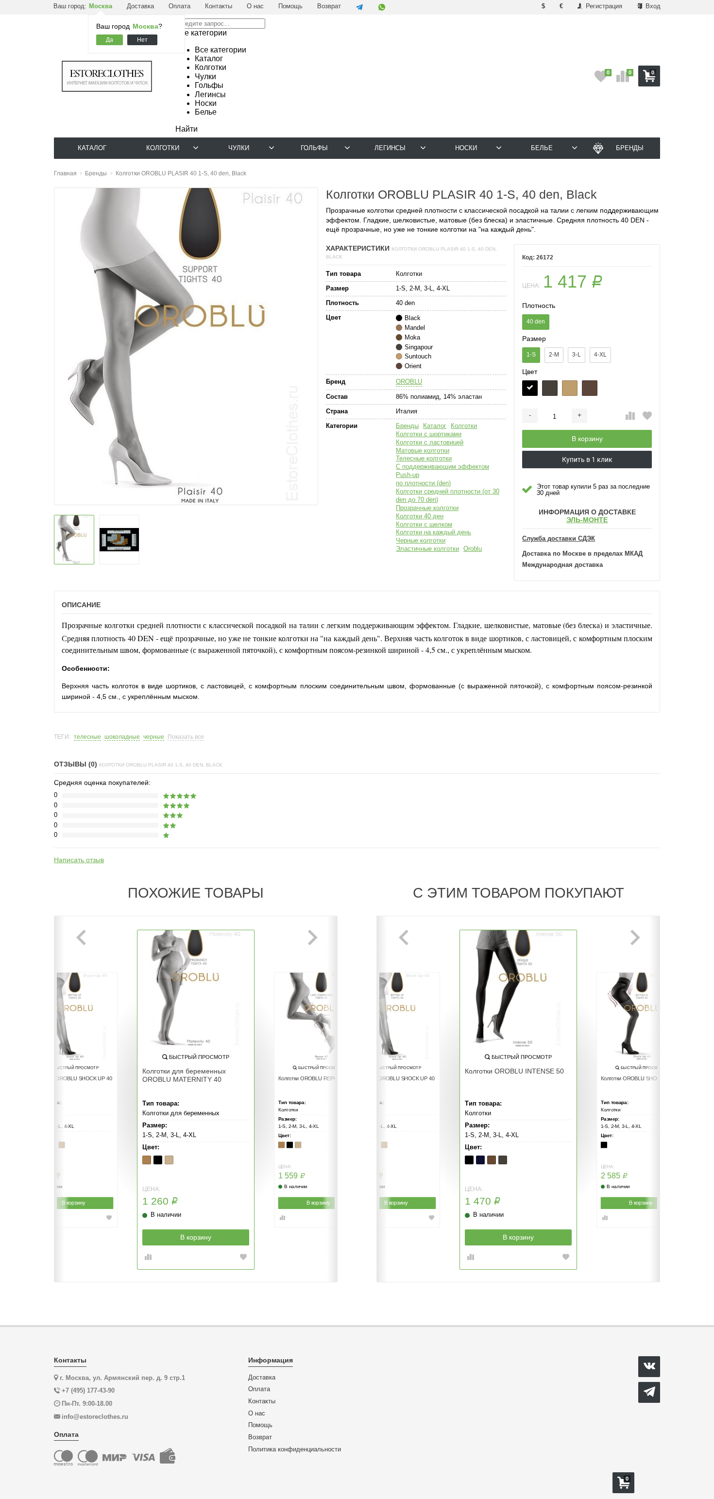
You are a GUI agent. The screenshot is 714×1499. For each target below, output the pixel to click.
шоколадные (122, 737)
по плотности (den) (423, 483)
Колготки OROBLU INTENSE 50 (514, 1071)
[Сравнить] (630, 416)
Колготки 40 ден (419, 516)
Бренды (407, 425)
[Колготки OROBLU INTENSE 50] (518, 988)
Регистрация (603, 6)
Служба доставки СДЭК (558, 538)
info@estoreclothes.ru (95, 1416)
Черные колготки (420, 540)
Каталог (434, 425)
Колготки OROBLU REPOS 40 (313, 1078)
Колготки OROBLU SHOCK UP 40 (73, 1078)
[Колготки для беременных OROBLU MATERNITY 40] (195, 988)
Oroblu (472, 548)
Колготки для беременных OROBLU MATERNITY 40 (184, 1075)
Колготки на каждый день (433, 532)
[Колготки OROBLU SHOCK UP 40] (73, 1016)
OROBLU (409, 381)
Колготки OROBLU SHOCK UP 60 (640, 1078)
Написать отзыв (79, 860)
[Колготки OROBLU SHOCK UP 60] (640, 1016)
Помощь (290, 6)
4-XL (600, 354)
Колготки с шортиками (428, 434)
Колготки (464, 425)
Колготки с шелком (424, 524)
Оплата (179, 6)
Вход (652, 6)
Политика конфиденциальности (294, 1449)
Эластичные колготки (427, 548)
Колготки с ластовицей (429, 442)
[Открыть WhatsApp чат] (382, 7)
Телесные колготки (424, 458)
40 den (536, 321)
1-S (531, 354)
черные (153, 737)
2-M (554, 354)
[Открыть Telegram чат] (359, 7)
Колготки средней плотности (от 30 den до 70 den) (447, 495)
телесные (87, 737)
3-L (576, 354)
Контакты (218, 6)
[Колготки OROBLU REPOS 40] (318, 1016)
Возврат (329, 6)
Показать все (186, 737)
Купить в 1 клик (587, 459)
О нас (255, 6)
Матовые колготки (422, 450)
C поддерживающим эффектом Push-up (442, 470)
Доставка (140, 6)
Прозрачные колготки (427, 507)
